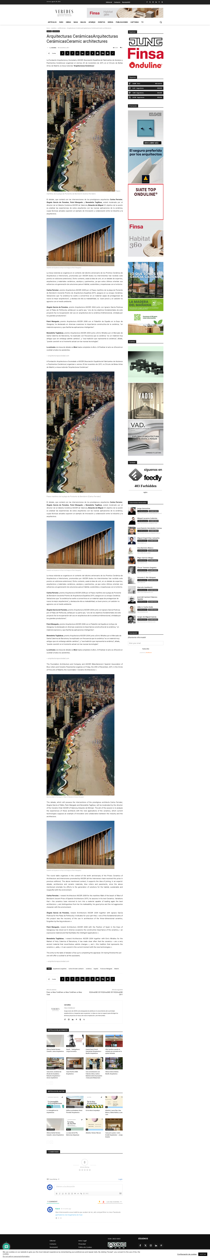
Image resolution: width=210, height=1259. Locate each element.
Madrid (116, 968)
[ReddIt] (87, 53)
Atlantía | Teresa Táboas (93, 1133)
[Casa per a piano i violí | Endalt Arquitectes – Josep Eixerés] (114, 1124)
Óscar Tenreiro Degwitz (147, 568)
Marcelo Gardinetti (144, 587)
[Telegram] (97, 53)
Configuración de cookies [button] (187, 1254)
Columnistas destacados (137, 503)
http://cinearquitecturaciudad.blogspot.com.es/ (149, 513)
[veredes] (48, 48)
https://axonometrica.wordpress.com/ (147, 523)
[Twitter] (150, 2)
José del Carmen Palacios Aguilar (147, 598)
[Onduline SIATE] (145, 202)
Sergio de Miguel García (146, 617)
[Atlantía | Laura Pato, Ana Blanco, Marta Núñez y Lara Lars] (114, 1102)
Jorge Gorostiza (143, 508)
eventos (53, 28)
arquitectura (50, 1046)
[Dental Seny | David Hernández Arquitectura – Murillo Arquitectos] (94, 1041)
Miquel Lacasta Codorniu (147, 518)
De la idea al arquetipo (93, 1110)
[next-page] (51, 1083)
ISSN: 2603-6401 (114, 1239)
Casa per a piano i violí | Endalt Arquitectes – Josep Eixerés (114, 1135)
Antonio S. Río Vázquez (146, 577)
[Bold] (56, 1193)
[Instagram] (153, 2)
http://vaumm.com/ (142, 562)
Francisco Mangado (106, 968)
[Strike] (65, 1193)
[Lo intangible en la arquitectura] (55, 1102)
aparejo (108, 1046)
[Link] (81, 1193)
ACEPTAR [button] (203, 1254)
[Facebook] (147, 2)
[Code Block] (78, 1193)
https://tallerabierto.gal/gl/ (143, 552)
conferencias (62, 28)
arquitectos (70, 1046)
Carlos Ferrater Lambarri (76, 968)
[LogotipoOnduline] (145, 64)
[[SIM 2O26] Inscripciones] (145, 364)
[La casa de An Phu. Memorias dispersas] (75, 1124)
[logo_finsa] (145, 53)
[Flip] (107, 53)
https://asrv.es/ (141, 582)
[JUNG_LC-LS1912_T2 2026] (145, 128)
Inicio (48, 28)
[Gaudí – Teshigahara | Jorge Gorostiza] (75, 1041)
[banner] (145, 438)
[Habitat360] (145, 239)
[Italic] (59, 1193)
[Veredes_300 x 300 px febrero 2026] (145, 280)
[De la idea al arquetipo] (94, 1102)
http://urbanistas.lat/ (142, 612)
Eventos (132, 342)
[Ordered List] (68, 1193)
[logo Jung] (145, 41)
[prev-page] (48, 1083)
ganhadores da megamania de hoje (68, 1215)
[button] (160, 22)
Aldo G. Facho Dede (145, 607)
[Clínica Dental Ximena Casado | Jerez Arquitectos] (55, 1041)
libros (49, 1107)
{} (84, 1193)
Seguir (159, 88)
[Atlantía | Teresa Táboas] (94, 1124)
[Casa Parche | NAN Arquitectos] (75, 1063)
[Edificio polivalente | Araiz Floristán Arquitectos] (75, 1102)
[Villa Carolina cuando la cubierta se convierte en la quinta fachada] (114, 1041)
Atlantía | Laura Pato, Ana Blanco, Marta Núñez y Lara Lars (113, 1112)
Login (120, 1179)
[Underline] (62, 1193)
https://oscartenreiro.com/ (144, 572)
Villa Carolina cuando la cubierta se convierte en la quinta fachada (113, 1051)
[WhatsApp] (77, 53)
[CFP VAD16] (145, 401)
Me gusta (158, 83)
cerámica (89, 968)
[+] (87, 1193)
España (96, 968)
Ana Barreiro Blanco (145, 548)
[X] (67, 53)
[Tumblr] (162, 2)
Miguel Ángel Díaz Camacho (148, 538)
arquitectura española (59, 968)
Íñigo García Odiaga (145, 558)
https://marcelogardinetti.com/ (145, 592)
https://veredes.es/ (69, 1008)
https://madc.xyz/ (142, 543)
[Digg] (102, 53)
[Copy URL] (112, 53)
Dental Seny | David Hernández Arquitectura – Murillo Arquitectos (94, 1051)
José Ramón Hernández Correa (149, 528)
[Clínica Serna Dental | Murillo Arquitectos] (114, 1063)
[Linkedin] (156, 2)
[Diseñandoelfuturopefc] (145, 317)
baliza (88, 1068)
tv (106, 1107)
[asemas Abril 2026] (145, 165)
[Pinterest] (159, 2)
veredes (53, 47)
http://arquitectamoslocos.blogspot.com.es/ (148, 533)
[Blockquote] (75, 1193)
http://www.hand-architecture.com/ (146, 621)
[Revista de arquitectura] (64, 13)
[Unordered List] (72, 1193)
